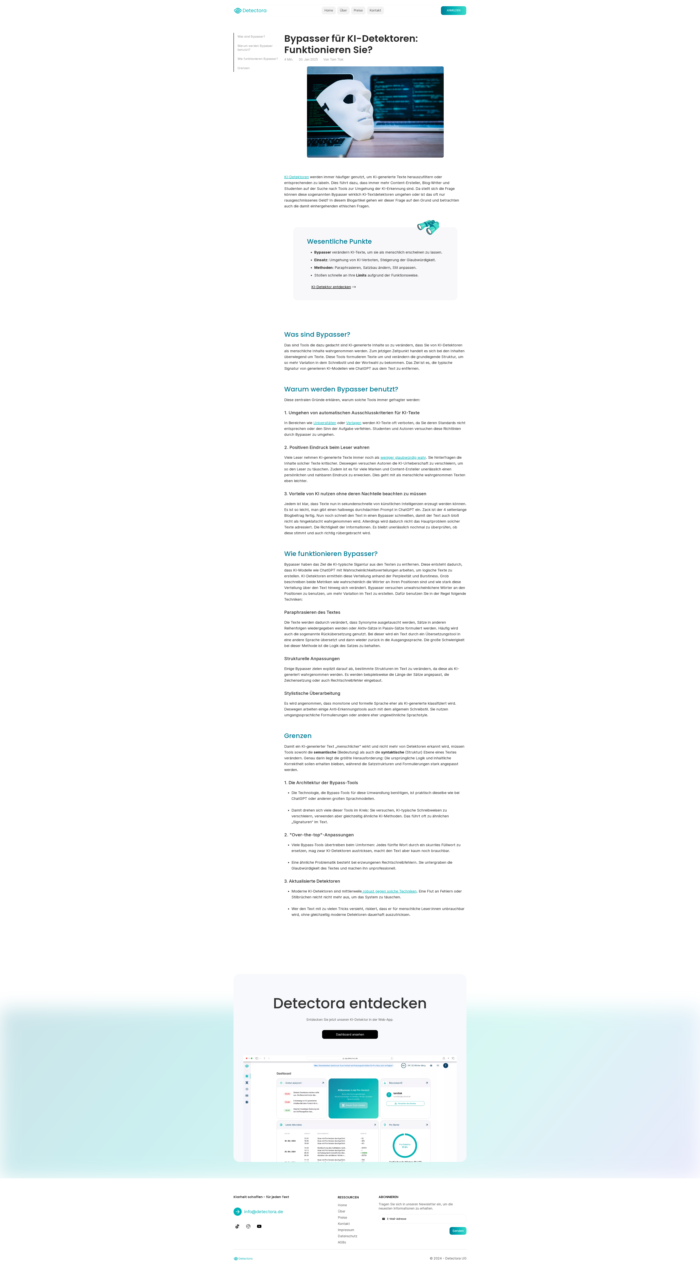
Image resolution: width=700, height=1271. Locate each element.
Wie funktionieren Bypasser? (258, 59)
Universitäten (324, 423)
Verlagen (353, 423)
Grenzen (244, 68)
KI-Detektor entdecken (331, 287)
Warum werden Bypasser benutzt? (255, 47)
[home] (250, 10)
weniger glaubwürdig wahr (403, 457)
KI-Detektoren (296, 177)
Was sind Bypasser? (251, 36)
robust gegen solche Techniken (389, 891)
